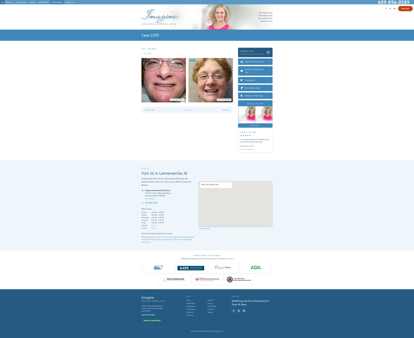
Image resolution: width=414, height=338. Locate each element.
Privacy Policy (191, 309)
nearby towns (145, 242)
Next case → (227, 110)
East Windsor (156, 237)
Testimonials (191, 306)
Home (143, 49)
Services (210, 303)
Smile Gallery (211, 306)
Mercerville (189, 237)
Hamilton (176, 237)
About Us (210, 300)
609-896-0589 (151, 203)
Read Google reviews (247, 146)
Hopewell (182, 237)
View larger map (204, 228)
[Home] (2, 2)
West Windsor (178, 239)
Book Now (405, 9)
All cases (188, 110)
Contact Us (211, 309)
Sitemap (210, 312)
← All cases (146, 53)
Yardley (185, 239)
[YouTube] (394, 8)
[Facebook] (385, 8)
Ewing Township (166, 237)
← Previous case (149, 110)
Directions (190, 312)
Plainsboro (161, 239)
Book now (190, 315)
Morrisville (144, 239)
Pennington (153, 239)
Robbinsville (169, 239)
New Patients (191, 303)
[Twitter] (390, 8)
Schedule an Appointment (152, 320)
